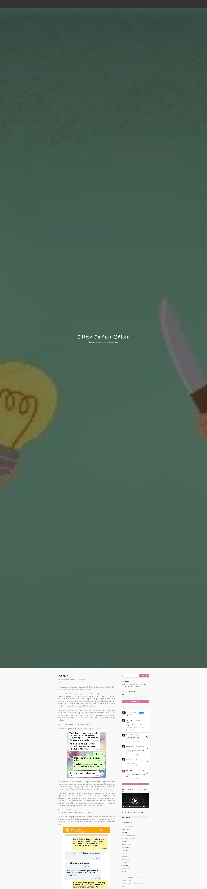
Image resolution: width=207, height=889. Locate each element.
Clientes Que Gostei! (127, 838)
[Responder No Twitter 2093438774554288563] (126, 766)
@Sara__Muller (131, 724)
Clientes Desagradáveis (127, 835)
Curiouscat (124, 847)
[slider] (134, 806)
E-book (123, 850)
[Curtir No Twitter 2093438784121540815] (133, 754)
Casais (123, 832)
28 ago (127, 748)
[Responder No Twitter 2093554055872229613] (126, 741)
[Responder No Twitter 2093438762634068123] (126, 779)
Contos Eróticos (126, 844)
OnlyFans (124, 862)
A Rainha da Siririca (126, 880)
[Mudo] (144, 806)
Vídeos (123, 871)
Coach (123, 841)
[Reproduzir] (124, 806)
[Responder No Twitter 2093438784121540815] (126, 754)
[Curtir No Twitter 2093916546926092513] (133, 730)
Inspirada (124, 859)
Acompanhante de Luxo (127, 826)
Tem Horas (124, 886)
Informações (125, 856)
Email (123, 694)
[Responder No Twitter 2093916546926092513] (126, 730)
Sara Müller (82, 679)
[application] (135, 800)
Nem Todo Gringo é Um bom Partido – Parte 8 (133, 883)
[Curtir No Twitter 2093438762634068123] (133, 779)
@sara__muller (141, 720)
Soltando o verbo (126, 868)
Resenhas (124, 865)
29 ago (147, 735)
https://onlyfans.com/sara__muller (135, 727)
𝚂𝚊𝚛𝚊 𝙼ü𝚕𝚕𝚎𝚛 (131, 720)
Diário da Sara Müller (103, 337)
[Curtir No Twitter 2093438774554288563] (133, 766)
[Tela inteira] (146, 806)
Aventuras (124, 829)
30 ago (127, 722)
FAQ (123, 853)
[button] (135, 801)
